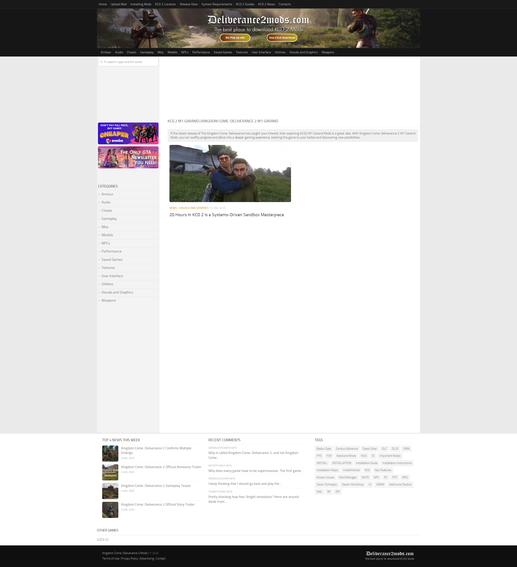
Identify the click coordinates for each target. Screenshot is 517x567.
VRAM (380, 484)
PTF (394, 477)
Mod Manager (348, 477)
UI (370, 484)
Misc (161, 52)
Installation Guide (367, 463)
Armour (106, 52)
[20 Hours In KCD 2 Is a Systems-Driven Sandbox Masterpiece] (230, 173)
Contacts (285, 4)
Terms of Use (110, 558)
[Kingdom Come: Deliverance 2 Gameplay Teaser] (110, 491)
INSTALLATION (341, 463)
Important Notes (389, 456)
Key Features (383, 470)
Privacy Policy (129, 558)
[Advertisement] (293, 87)
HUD (364, 456)
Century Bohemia (347, 449)
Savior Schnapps (327, 484)
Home (103, 4)
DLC (384, 449)
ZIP (337, 492)
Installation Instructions (397, 463)
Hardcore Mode (346, 456)
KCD (367, 470)
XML (319, 492)
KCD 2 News (266, 4)
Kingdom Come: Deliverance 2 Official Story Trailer (158, 504)
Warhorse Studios (400, 484)
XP (329, 492)
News (173, 208)
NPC (376, 477)
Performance (201, 52)
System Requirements (217, 4)
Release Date (189, 4)
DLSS (395, 449)
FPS (319, 456)
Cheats (131, 52)
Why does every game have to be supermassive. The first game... (256, 471)
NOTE (365, 477)
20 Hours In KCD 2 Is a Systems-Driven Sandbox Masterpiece (226, 214)
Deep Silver (370, 449)
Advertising (147, 558)
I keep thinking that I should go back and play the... (245, 484)
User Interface (261, 52)
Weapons (328, 52)
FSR (329, 456)
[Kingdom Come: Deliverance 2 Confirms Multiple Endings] (110, 453)
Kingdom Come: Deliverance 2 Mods (125, 553)
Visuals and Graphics (303, 52)
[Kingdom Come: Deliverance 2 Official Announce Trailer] (110, 472)
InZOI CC (103, 540)
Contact (160, 558)
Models (172, 52)
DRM (406, 449)
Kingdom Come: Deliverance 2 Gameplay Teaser (156, 486)
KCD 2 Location (165, 4)
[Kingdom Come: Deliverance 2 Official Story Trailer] (110, 510)
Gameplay (147, 52)
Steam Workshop (353, 484)
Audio (119, 52)
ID (373, 456)
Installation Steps (327, 470)
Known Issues (325, 477)
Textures (242, 52)
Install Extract (351, 470)
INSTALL (322, 463)
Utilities (280, 52)
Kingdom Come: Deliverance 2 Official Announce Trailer (161, 467)
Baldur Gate (324, 449)
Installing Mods (140, 4)
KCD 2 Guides (245, 4)
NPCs (184, 52)
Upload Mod (119, 4)
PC (386, 477)
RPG (405, 477)
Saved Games (223, 52)
